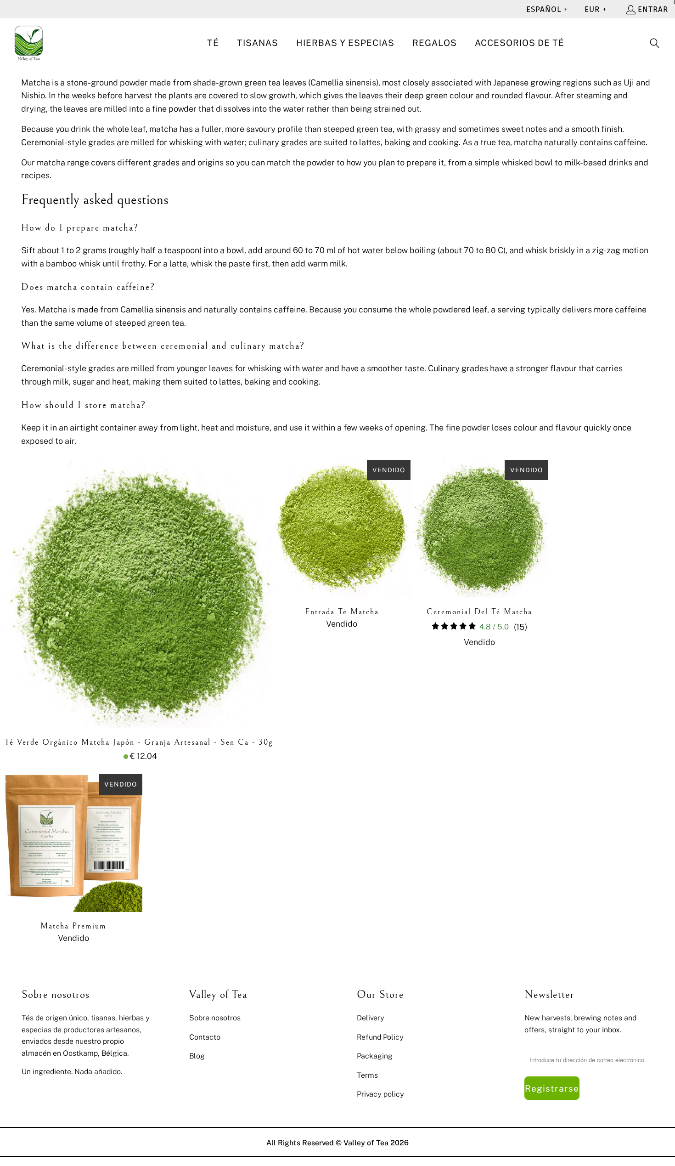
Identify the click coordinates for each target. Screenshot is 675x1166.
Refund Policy (380, 1036)
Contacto (204, 1036)
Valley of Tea (365, 1142)
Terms (367, 1075)
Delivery (370, 1017)
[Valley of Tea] (28, 43)
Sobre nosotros (215, 1017)
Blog (197, 1055)
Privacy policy (380, 1093)
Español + (547, 9)
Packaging (375, 1055)
